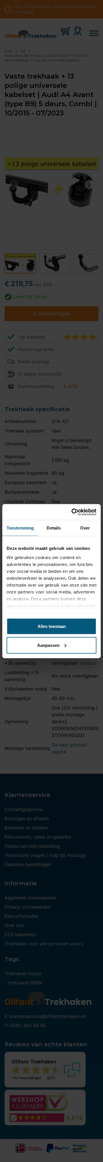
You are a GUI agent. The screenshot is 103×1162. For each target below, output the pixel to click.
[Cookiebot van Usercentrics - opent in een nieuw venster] (72, 512)
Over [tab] (85, 527)
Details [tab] (54, 527)
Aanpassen (48, 645)
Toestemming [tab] (20, 527)
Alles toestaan (51, 626)
